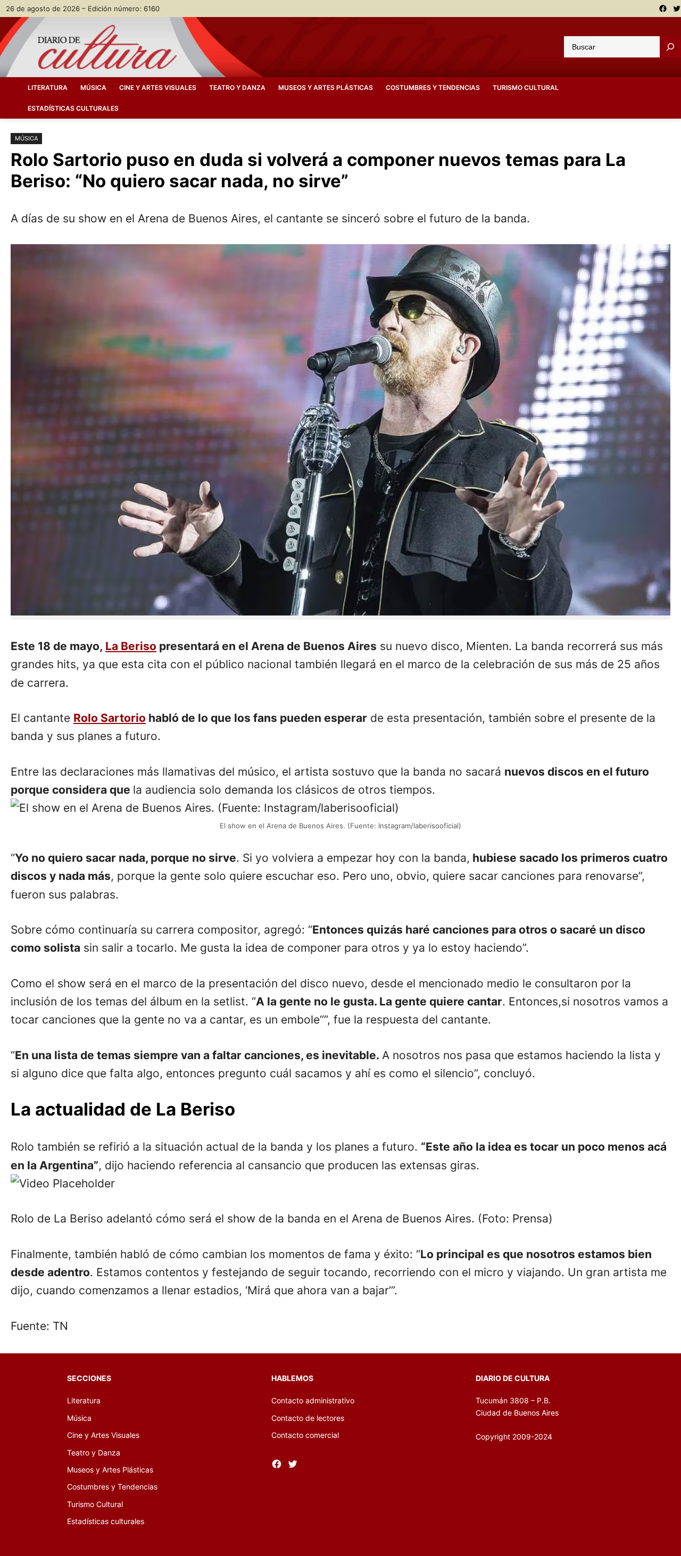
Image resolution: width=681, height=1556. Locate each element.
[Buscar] (670, 46)
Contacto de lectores (307, 1417)
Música (26, 138)
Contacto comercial (305, 1434)
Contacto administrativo (312, 1400)
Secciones (89, 1378)
